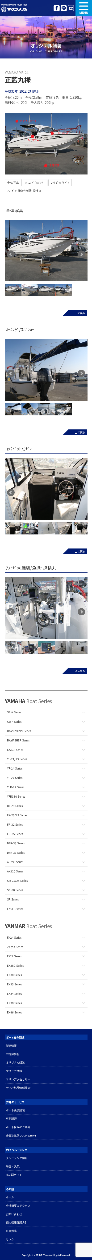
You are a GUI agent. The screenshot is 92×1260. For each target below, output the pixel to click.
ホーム (10, 1197)
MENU (83, 8)
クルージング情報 (17, 1158)
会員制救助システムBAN (21, 1135)
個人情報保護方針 (17, 1222)
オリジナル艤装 (15, 1062)
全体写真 (13, 183)
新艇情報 (11, 1045)
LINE (63, 8)
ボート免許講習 (15, 1110)
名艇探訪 (11, 1231)
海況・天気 (13, 1166)
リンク (10, 1239)
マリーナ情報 (14, 1071)
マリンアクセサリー (18, 1079)
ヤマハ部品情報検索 (18, 1087)
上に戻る (80, 313)
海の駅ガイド (14, 1174)
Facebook (56, 8)
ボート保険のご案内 (18, 1127)
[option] (46, 250)
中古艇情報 (13, 1054)
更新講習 (11, 1118)
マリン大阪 (14, 8)
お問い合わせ (14, 1214)
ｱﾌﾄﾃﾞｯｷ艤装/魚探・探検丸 (24, 190)
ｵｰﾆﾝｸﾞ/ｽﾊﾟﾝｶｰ (35, 183)
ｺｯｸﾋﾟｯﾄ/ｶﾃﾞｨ (60, 183)
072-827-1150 (70, 8)
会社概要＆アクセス (18, 1205)
